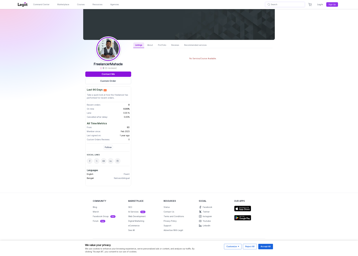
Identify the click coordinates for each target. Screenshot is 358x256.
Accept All (266, 246)
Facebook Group (103, 216)
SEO (130, 207)
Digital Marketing (136, 221)
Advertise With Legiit (173, 230)
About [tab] (150, 45)
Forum (98, 221)
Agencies (114, 4)
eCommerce (134, 226)
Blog (95, 207)
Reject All (250, 246)
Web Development (137, 216)
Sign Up (332, 4)
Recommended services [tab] (195, 45)
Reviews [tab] (175, 45)
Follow (108, 147)
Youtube (207, 221)
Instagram (207, 216)
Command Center (41, 4)
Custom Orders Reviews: (98, 139)
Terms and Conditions (174, 216)
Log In (320, 4)
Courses (81, 4)
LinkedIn (206, 226)
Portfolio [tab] (162, 45)
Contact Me (108, 74)
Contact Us (169, 212)
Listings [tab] (138, 45)
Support (167, 226)
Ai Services (136, 212)
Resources (98, 4)
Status (167, 207)
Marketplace (63, 4)
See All (131, 230)
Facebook (207, 207)
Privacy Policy (170, 221)
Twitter (206, 212)
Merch (96, 212)
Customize (231, 246)
